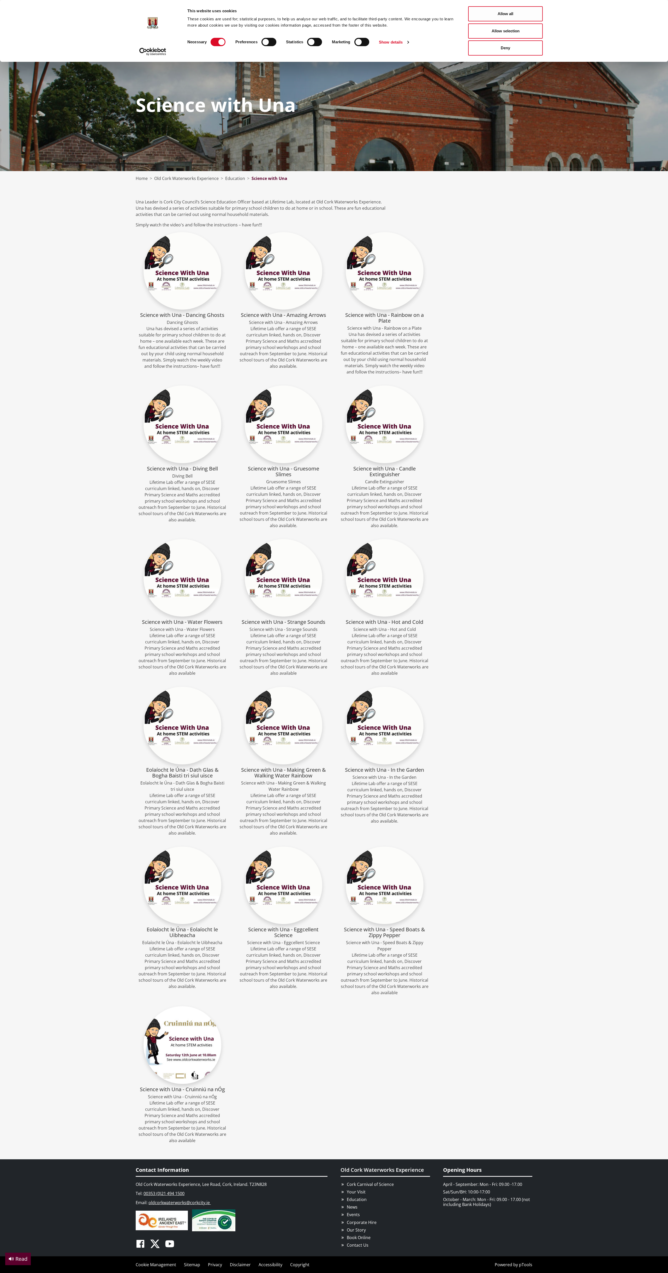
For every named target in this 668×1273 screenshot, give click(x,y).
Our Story (356, 1230)
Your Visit (356, 1192)
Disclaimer (240, 1265)
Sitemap (192, 1265)
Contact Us (357, 1245)
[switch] (268, 42)
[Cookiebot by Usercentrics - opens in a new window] (153, 52)
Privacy (215, 1265)
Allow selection (506, 31)
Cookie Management (156, 1265)
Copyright (299, 1265)
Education (357, 1199)
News (352, 1207)
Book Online (359, 1237)
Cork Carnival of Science (370, 1184)
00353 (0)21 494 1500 (164, 1193)
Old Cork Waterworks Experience (382, 1169)
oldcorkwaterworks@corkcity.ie (179, 1202)
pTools (525, 1265)
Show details (391, 42)
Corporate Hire (362, 1222)
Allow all (505, 13)
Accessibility (270, 1265)
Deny (505, 48)
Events (353, 1214)
